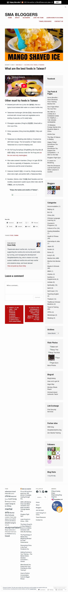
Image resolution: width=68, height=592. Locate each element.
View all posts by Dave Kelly (16, 266)
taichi (49, 288)
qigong (6, 519)
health (10, 499)
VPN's (49, 312)
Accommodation (52, 206)
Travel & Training (38, 65)
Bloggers (26, 18)
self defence (12, 520)
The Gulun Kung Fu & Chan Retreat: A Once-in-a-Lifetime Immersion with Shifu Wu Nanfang (26, 528)
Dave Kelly (19, 65)
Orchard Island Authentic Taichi (52, 393)
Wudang (50, 318)
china (7, 496)
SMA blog (50, 427)
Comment (37, 297)
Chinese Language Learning (53, 219)
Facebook (51, 78)
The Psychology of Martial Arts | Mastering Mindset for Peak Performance (25, 538)
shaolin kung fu (10, 523)
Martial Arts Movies (53, 261)
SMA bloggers (21, 14)
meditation (7, 517)
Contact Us (59, 21)
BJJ (48, 212)
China (49, 215)
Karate (49, 249)
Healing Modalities (53, 231)
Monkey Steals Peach (52, 388)
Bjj (9, 493)
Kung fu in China (11, 501)
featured (13, 496)
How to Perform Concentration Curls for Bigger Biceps (25, 576)
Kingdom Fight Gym (54, 157)
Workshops (51, 315)
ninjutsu (50, 274)
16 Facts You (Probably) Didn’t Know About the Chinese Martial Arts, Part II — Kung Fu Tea (33, 314)
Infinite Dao (51, 134)
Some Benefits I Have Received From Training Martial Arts (52, 100)
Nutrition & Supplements (51, 278)
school (14, 519)
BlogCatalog (51, 378)
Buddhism (12, 493)
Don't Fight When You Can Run (53, 108)
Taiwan (16, 235)
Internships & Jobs (53, 241)
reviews (49, 282)
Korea (49, 252)
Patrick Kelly (13, 517)
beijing (6, 493)
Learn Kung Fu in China (55, 18)
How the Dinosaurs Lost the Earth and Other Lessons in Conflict (53, 168)
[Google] (43, 491)
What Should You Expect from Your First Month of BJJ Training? (25, 567)
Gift (57, 2)
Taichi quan (13, 531)
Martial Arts (51, 258)
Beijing (49, 209)
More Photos (51, 365)
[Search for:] (65, 7)
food (11, 235)
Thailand (50, 299)
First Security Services (51, 410)
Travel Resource (45, 21)
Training (14, 533)
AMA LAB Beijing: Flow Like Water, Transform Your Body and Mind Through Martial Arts (25, 506)
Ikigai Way (50, 384)
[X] (40, 491)
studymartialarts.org (15, 527)
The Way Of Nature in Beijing (53, 138)
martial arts (8, 510)
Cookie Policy (33, 589)
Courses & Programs (50, 224)
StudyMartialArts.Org (54, 430)
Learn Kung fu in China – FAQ (25, 520)
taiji (6, 533)
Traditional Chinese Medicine (53, 303)
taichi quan (51, 291)
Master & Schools (53, 266)
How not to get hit (53, 381)
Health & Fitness (52, 236)
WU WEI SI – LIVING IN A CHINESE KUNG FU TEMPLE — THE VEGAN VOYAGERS (53, 117)
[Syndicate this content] (21, 489)
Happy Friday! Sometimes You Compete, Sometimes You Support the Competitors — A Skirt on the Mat (53, 148)
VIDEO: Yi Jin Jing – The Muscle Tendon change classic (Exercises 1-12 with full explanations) (15, 314)
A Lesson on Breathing (51, 161)
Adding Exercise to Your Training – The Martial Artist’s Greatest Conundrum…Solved (26, 556)
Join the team (38, 18)
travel (7, 535)
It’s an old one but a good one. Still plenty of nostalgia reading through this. (26, 495)
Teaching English (53, 294)
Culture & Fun (28, 65)
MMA (49, 271)
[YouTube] (46, 491)
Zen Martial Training (54, 433)
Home (10, 18)
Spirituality (50, 285)
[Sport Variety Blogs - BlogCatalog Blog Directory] (57, 497)
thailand (9, 533)
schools (7, 520)
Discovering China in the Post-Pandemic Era (25, 547)
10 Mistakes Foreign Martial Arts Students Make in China (54, 128)
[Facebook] (37, 491)
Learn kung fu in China (10, 504)
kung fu (49, 255)
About (17, 18)
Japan (49, 246)
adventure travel (10, 491)
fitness (6, 499)
